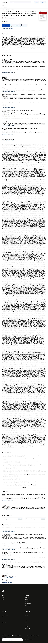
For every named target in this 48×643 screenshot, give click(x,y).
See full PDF (6, 25)
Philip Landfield (4, 121)
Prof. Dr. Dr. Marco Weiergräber (6, 554)
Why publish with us (5, 620)
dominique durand (5, 529)
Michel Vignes (4, 67)
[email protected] (20, 164)
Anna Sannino (4, 495)
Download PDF (16, 25)
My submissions (4, 615)
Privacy (26, 624)
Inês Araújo (3, 95)
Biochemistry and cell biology (30, 518)
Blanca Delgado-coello (5, 139)
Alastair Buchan (4, 129)
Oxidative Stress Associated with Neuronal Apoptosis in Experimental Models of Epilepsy (17, 110)
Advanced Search (28, 603)
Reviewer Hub (4, 617)
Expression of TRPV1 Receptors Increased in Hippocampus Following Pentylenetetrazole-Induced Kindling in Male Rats (23, 534)
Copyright (27, 626)
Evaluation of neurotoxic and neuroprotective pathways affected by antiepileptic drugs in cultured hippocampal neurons (23, 94)
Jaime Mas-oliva (11, 139)
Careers (26, 615)
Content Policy (27, 628)
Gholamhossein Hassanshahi (6, 535)
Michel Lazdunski (4, 77)
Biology (7, 9)
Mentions (26, 597)
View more (24, 487)
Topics (3, 599)
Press (26, 617)
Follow (20, 518)
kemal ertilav (4, 545)
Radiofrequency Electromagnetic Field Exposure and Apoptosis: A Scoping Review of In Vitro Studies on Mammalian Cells (23, 494)
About (26, 613)
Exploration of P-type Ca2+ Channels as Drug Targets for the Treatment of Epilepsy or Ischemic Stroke (20, 128)
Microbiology (12, 9)
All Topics (3, 9)
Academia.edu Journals (6, 613)
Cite (24, 25)
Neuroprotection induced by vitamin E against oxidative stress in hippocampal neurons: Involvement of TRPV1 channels (23, 66)
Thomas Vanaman (9, 121)
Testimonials (4, 622)
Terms (26, 622)
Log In (37, 2)
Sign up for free (12, 640)
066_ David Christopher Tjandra (7, 59)
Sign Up (43, 2)
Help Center (27, 620)
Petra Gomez (4, 111)
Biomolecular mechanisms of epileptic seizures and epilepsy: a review (14, 58)
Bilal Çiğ (4, 17)
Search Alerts (27, 605)
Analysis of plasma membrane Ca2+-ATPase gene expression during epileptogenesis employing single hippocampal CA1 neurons (23, 562)
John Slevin (14, 121)
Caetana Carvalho (4, 105)
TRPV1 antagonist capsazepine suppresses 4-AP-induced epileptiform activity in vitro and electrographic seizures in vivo (23, 527)
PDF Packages (27, 601)
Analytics (26, 599)
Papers (3, 597)
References (5, 7)
